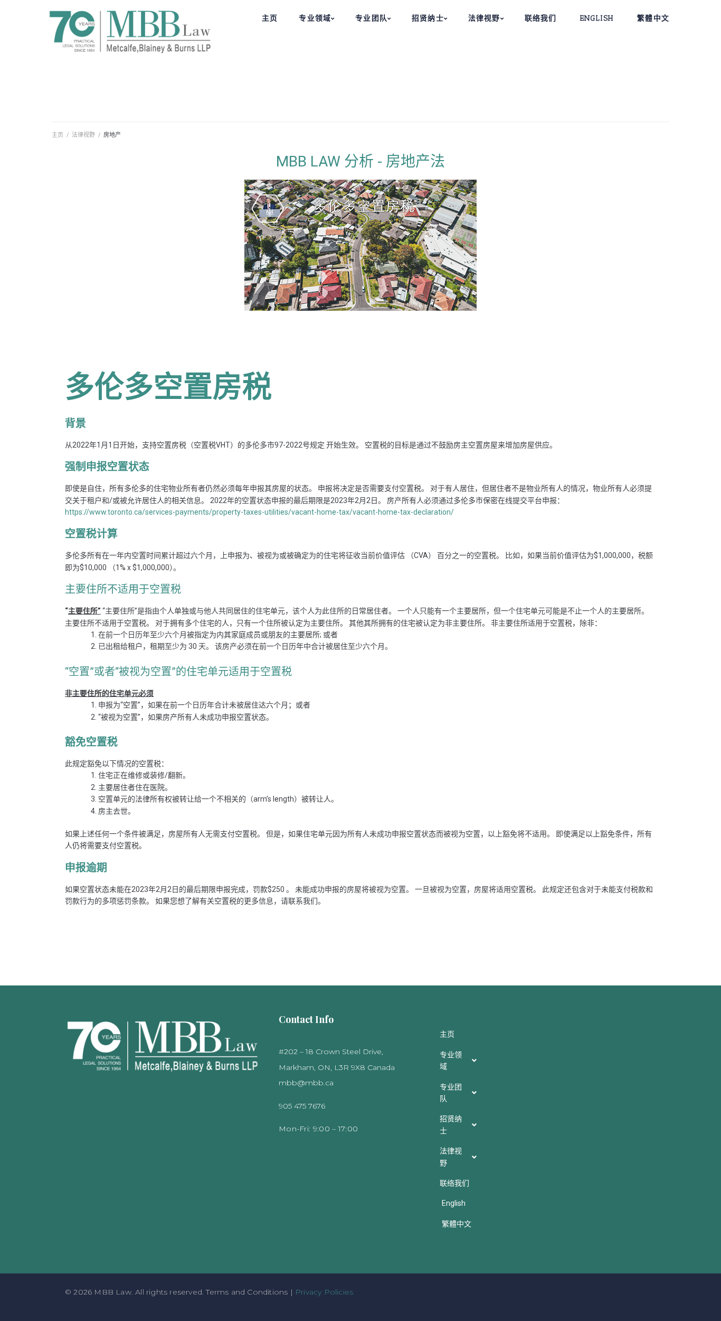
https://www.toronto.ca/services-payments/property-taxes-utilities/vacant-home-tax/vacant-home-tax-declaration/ (259, 512)
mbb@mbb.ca (306, 1082)
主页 (57, 135)
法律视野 (83, 135)
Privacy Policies (324, 1292)
